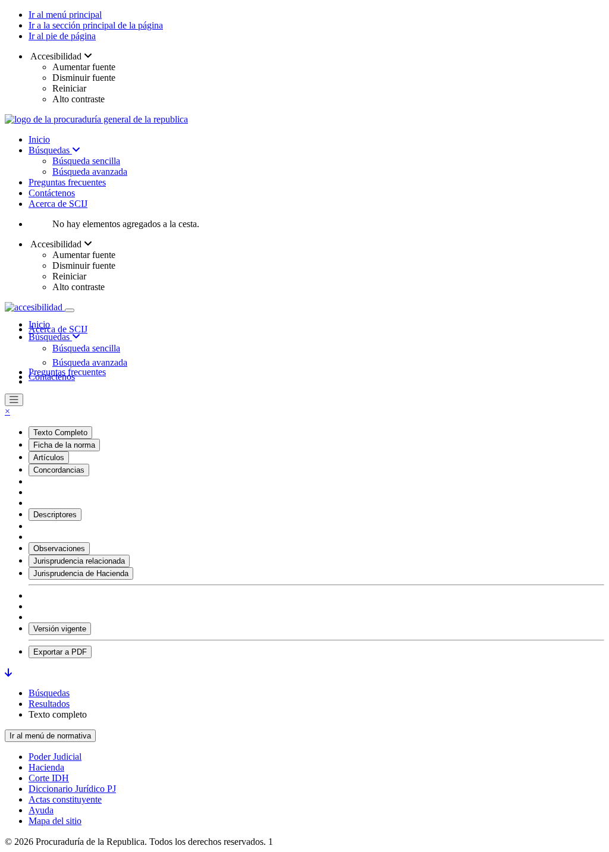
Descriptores (55, 514)
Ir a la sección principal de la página (96, 25)
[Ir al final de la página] (8, 673)
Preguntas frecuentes (67, 182)
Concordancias (58, 470)
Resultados (49, 704)
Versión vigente (59, 628)
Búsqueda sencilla (86, 161)
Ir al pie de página (62, 36)
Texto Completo (60, 432)
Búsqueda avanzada (89, 171)
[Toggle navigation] (69, 310)
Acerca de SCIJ (58, 204)
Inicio (39, 139)
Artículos (48, 457)
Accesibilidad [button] (56, 56)
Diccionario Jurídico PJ (72, 789)
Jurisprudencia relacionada (79, 561)
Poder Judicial (55, 757)
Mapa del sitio (55, 821)
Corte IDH (49, 778)
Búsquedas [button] (50, 337)
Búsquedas (50, 150)
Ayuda (41, 810)
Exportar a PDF (60, 651)
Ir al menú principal (65, 15)
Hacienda (46, 767)
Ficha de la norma (64, 445)
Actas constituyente (65, 799)
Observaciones (59, 548)
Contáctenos (52, 193)
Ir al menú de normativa (50, 735)
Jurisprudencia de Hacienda (80, 573)
